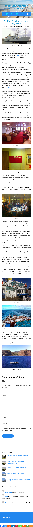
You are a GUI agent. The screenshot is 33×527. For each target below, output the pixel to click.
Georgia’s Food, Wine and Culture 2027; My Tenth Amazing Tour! (18, 462)
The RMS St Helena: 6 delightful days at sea (16, 22)
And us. (8, 87)
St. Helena (17, 55)
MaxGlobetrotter (6, 517)
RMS (6, 48)
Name (5, 417)
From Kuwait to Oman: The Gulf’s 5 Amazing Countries (18, 479)
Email (5, 423)
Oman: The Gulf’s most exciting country (17, 473)
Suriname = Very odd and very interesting (17, 455)
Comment (6, 395)
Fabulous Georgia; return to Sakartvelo (16, 467)
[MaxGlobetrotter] (16, 9)
